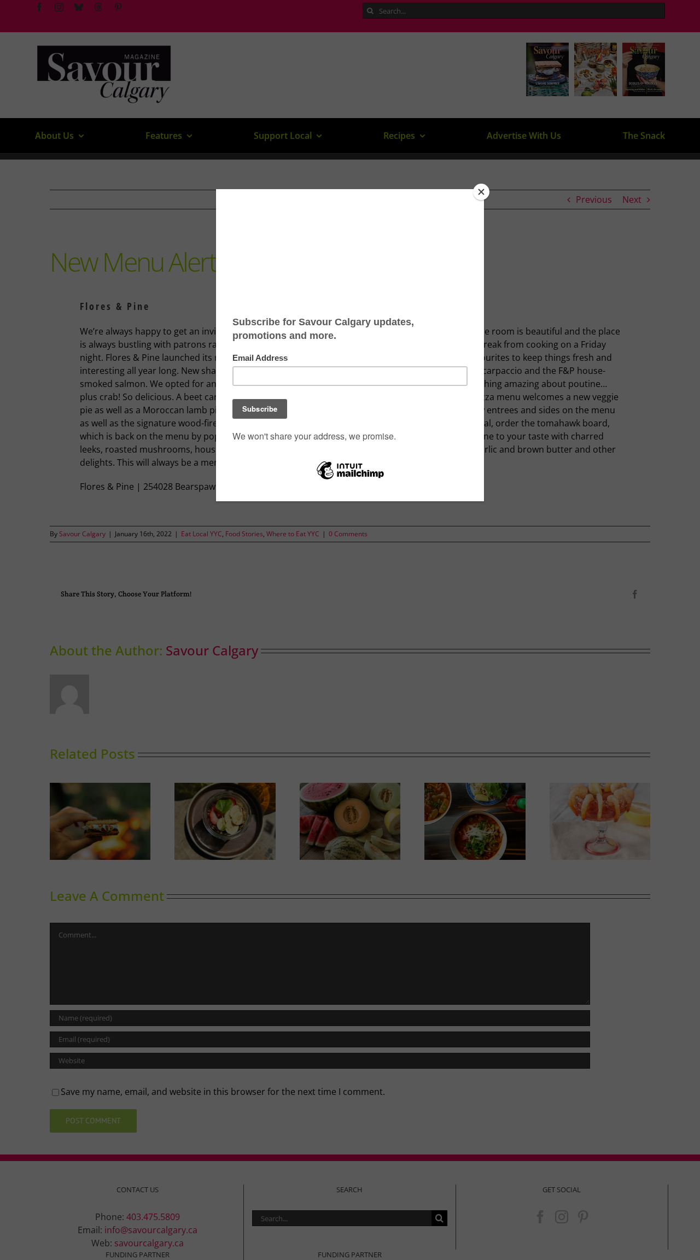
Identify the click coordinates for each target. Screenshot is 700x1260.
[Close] (481, 192)
